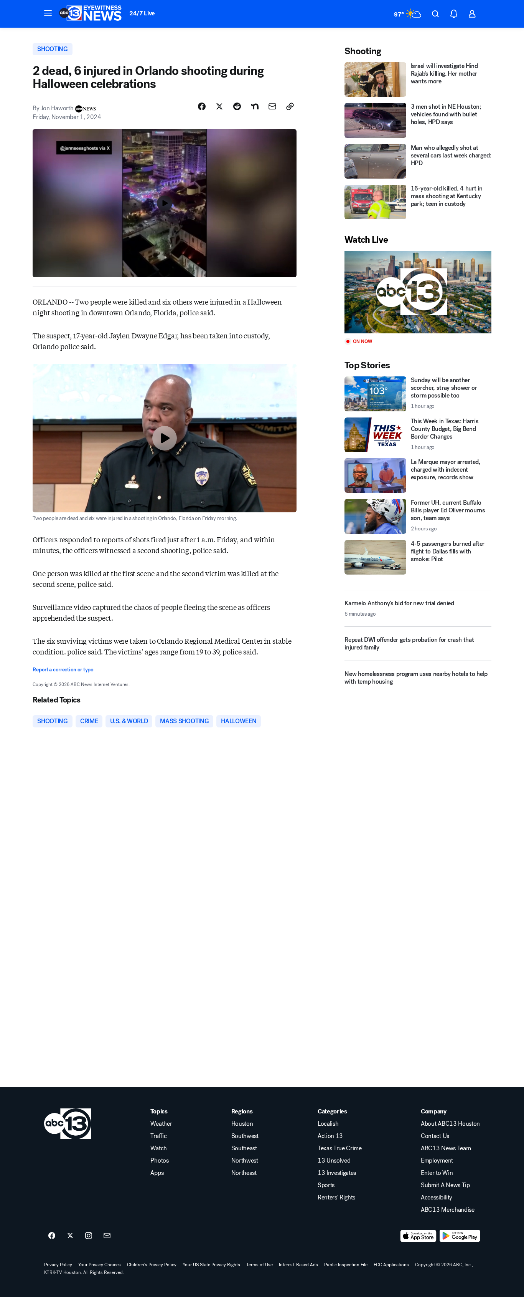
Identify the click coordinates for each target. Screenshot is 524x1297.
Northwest (244, 1161)
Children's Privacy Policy (151, 1264)
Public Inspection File (345, 1264)
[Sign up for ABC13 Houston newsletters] (107, 1236)
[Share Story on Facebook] (201, 106)
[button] (48, 13)
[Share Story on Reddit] (237, 106)
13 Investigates (337, 1173)
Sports (326, 1185)
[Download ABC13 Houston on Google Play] (460, 1236)
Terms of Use (259, 1264)
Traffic (158, 1136)
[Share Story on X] (219, 106)
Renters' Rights (336, 1197)
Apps (156, 1173)
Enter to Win (437, 1173)
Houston (242, 1124)
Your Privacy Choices (99, 1264)
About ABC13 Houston (450, 1124)
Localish (328, 1124)
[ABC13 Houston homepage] (90, 13)
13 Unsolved (334, 1161)
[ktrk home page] (67, 1123)
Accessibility (436, 1197)
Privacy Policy (58, 1264)
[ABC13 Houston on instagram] (88, 1236)
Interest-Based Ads (298, 1264)
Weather (161, 1124)
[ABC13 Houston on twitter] (70, 1236)
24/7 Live (142, 13)
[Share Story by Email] (272, 106)
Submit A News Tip (445, 1185)
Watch (158, 1148)
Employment (437, 1161)
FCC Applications (391, 1264)
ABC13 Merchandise (448, 1210)
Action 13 (330, 1136)
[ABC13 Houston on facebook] (51, 1236)
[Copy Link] (290, 106)
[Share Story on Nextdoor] (254, 106)
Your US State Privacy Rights (211, 1264)
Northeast (244, 1173)
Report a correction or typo (63, 669)
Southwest (245, 1136)
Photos (159, 1161)
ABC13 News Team (446, 1148)
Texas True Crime (340, 1148)
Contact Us (435, 1136)
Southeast (244, 1148)
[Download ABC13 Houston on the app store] (418, 1236)
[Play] (417, 292)
